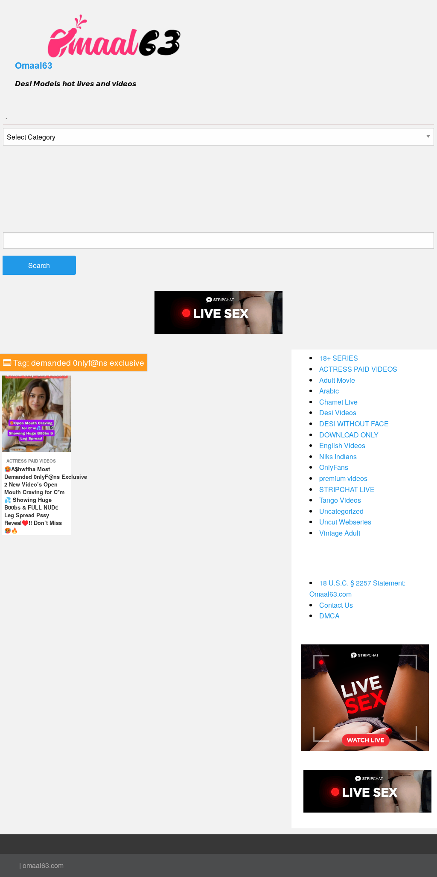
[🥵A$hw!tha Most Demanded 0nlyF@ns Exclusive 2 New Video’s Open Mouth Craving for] (36, 413)
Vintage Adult (339, 533)
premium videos (343, 478)
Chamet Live (338, 402)
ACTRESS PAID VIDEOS (31, 461)
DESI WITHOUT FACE (354, 423)
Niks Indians (338, 456)
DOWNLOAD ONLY (349, 435)
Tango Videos (340, 500)
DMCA (329, 616)
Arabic (329, 391)
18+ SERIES (338, 358)
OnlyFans (333, 467)
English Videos (342, 445)
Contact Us (336, 605)
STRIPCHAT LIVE (347, 489)
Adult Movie (337, 380)
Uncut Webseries (345, 522)
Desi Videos (337, 412)
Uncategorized (341, 511)
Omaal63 (33, 65)
